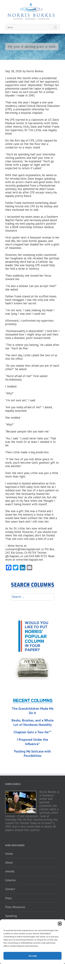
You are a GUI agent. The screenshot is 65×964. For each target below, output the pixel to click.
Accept (33, 955)
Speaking (11, 916)
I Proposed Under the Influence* (32, 741)
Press (8, 898)
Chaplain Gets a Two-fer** (33, 732)
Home (9, 854)
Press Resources (15, 907)
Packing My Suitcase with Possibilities (32, 753)
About (9, 862)
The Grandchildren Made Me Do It (32, 710)
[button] (60, 923)
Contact (10, 889)
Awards (9, 871)
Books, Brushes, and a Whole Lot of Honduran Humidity (33, 722)
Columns (10, 880)
